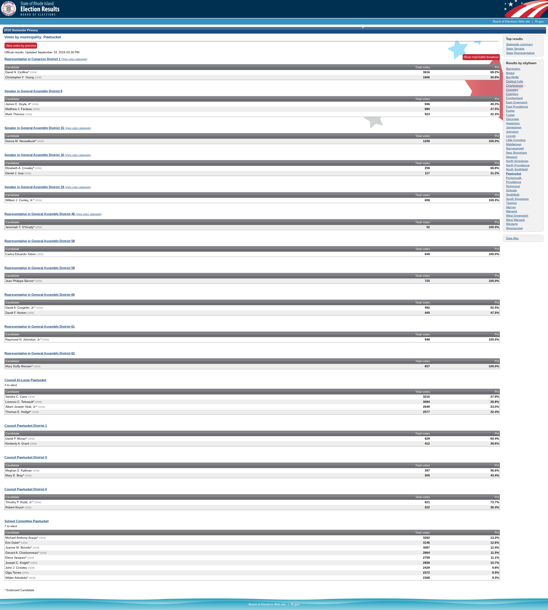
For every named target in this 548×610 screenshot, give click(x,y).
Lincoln (511, 136)
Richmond (513, 186)
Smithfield (512, 194)
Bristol (510, 73)
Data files (512, 238)
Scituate (511, 190)
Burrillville (512, 77)
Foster (510, 115)
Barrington (513, 68)
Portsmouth (514, 178)
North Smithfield (517, 169)
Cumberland (514, 98)
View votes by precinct (21, 45)
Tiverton (511, 203)
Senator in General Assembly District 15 (47, 128)
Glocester (512, 119)
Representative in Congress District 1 (45, 59)
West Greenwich (517, 215)
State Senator (515, 48)
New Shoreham (516, 152)
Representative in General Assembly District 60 (39, 294)
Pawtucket (513, 173)
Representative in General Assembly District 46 (53, 214)
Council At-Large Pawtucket (25, 380)
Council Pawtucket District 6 (25, 489)
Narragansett (515, 148)
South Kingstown (517, 199)
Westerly (512, 224)
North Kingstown (517, 161)
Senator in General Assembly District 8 (33, 91)
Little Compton (516, 140)
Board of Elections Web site (511, 21)
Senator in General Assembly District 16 (47, 155)
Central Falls (514, 81)
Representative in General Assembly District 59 (39, 268)
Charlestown (514, 85)
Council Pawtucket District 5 (25, 457)
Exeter (510, 110)
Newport (511, 157)
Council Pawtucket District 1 (25, 425)
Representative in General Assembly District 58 (39, 241)
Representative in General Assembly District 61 (39, 326)
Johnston (512, 131)
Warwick (511, 211)
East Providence (517, 106)
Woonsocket (514, 228)
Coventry (512, 89)
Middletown (513, 144)
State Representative (520, 53)
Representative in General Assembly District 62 (39, 353)
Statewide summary (519, 44)
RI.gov (539, 21)
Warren (511, 207)
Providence (513, 182)
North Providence (518, 165)
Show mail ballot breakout (481, 57)
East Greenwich (516, 102)
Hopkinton (513, 123)
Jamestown (513, 127)
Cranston (512, 94)
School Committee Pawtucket (26, 521)
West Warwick (515, 220)
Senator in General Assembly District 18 (47, 187)
